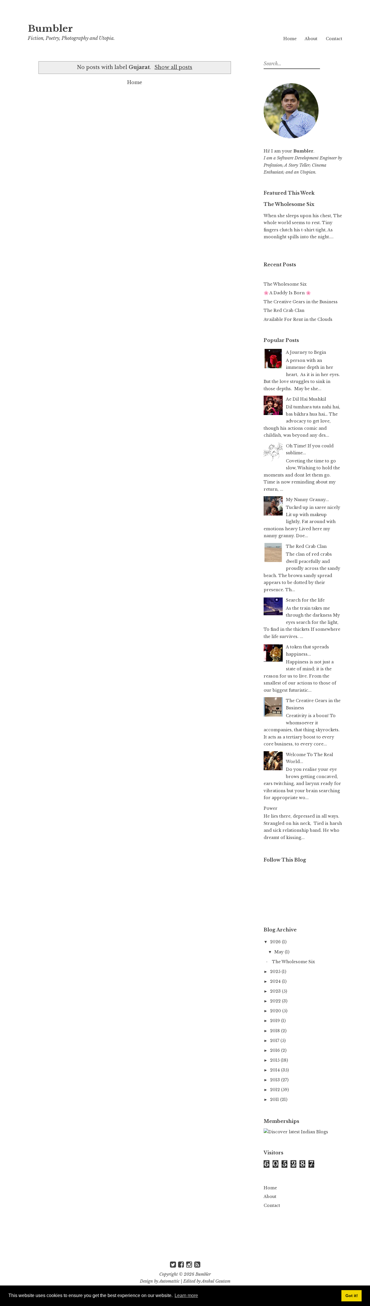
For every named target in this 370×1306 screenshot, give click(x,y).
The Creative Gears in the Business (301, 301)
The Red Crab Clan (284, 310)
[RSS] (197, 1264)
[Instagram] (189, 1264)
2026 (276, 941)
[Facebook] (181, 1264)
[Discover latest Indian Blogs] (296, 1131)
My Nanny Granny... (307, 499)
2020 (276, 1010)
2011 (275, 1099)
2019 (275, 1020)
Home (290, 38)
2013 (275, 1079)
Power (271, 808)
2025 (276, 971)
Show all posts (173, 67)
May (279, 952)
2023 (276, 991)
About (311, 38)
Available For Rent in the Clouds (298, 319)
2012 (275, 1089)
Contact (334, 38)
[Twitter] (173, 1264)
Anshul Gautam (215, 1281)
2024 (276, 981)
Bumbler (50, 28)
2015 (275, 1060)
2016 (275, 1050)
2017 (275, 1040)
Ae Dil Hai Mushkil (306, 399)
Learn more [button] (186, 1295)
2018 (275, 1030)
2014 (275, 1070)
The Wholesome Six (289, 204)
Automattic (169, 1281)
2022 (276, 1001)
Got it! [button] (351, 1295)
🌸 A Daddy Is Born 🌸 (287, 292)
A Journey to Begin (306, 352)
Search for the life (305, 600)
